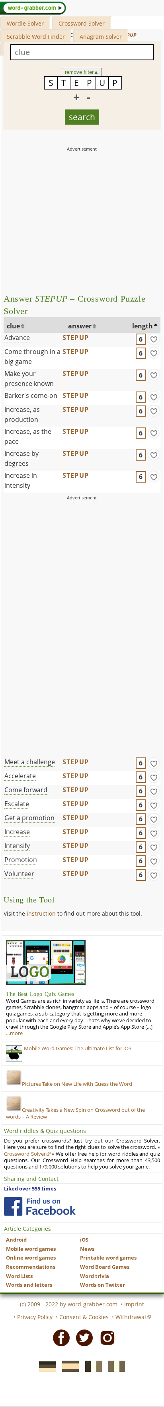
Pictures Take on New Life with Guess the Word (77, 1084)
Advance (17, 337)
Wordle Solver (25, 23)
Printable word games (108, 1257)
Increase (17, 831)
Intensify (17, 845)
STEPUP (75, 337)
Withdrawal (130, 1317)
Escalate (16, 803)
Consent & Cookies (84, 1317)
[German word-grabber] (45, 1365)
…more (14, 1033)
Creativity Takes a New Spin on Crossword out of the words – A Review (75, 1113)
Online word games (31, 1257)
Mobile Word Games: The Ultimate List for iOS (77, 1048)
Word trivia (94, 1276)
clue (13, 326)
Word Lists (19, 1276)
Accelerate (20, 775)
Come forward (25, 789)
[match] (154, 339)
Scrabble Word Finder (36, 36)
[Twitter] (82, 1337)
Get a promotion (29, 817)
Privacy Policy (35, 1317)
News (87, 1249)
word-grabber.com (92, 1304)
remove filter (82, 72)
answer (80, 326)
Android (16, 1239)
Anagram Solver (101, 36)
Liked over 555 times (30, 1188)
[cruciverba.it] (114, 1365)
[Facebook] (59, 1337)
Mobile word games (31, 1249)
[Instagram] (105, 1337)
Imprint (134, 1304)
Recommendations (30, 1267)
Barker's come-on (30, 395)
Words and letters (29, 1285)
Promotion (20, 859)
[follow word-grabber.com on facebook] (40, 1206)
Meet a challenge (29, 761)
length (142, 326)
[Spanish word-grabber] (68, 1365)
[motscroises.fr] (91, 1365)
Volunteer (19, 873)
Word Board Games (104, 1267)
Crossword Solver (82, 23)
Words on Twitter (102, 1285)
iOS (84, 1239)
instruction (41, 913)
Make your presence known (29, 378)
